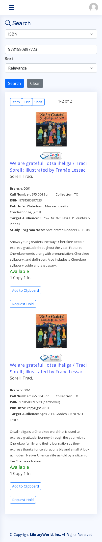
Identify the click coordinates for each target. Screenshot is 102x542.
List (27, 102)
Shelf (38, 102)
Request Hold (23, 304)
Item (16, 102)
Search (14, 83)
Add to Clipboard (25, 290)
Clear (35, 83)
